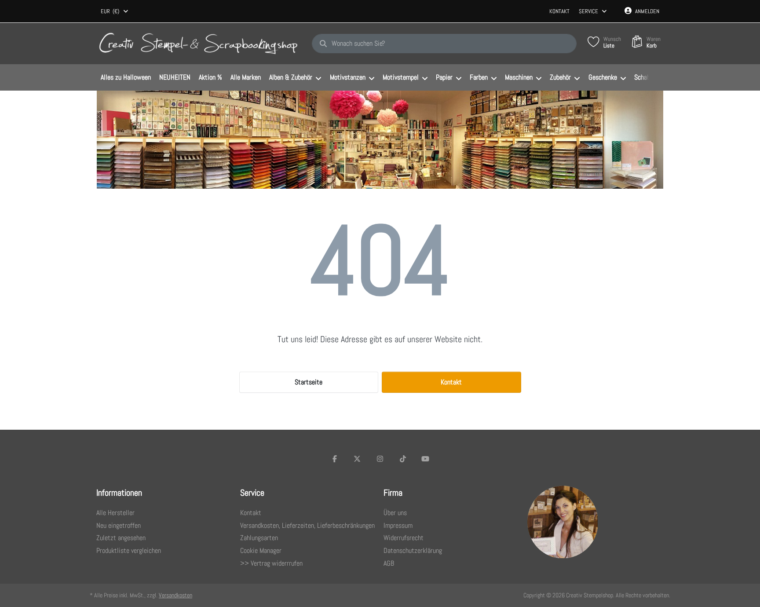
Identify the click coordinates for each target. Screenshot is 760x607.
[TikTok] (403, 458)
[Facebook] (334, 458)
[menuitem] (125, 78)
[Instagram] (380, 458)
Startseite (308, 382)
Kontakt (559, 11)
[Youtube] (425, 458)
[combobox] (115, 11)
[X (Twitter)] (357, 458)
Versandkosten (175, 595)
